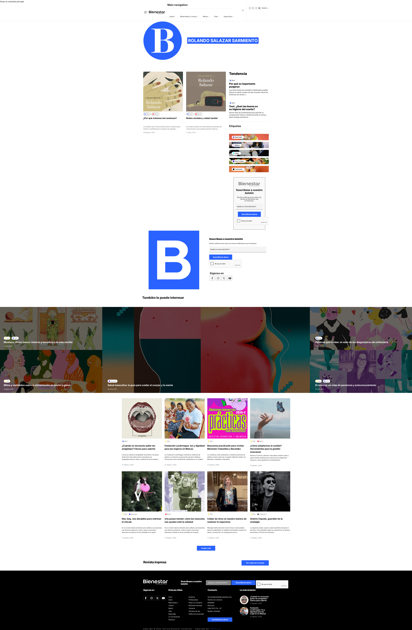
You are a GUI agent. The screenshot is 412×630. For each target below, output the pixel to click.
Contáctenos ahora (220, 620)
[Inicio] (155, 12)
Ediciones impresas (195, 605)
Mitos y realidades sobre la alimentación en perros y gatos (37, 385)
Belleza (237, 145)
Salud (172, 16)
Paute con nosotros (195, 603)
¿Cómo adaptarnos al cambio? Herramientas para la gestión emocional (266, 448)
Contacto (192, 608)
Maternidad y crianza (188, 16)
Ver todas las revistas (255, 563)
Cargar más (206, 548)
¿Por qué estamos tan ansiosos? (160, 118)
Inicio (170, 597)
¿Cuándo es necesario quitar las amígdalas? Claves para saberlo (259, 599)
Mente (205, 16)
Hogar (237, 153)
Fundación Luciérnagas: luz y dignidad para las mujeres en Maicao (258, 611)
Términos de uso (194, 611)
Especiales (228, 16)
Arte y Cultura (239, 161)
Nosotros (171, 620)
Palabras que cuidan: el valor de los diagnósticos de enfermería (351, 342)
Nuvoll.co (216, 629)
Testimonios (238, 169)
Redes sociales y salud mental (201, 118)
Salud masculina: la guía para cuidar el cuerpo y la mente (140, 385)
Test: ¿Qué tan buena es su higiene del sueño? (243, 108)
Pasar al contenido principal (12, 2)
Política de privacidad (196, 614)
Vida (216, 16)
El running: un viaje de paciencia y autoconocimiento (345, 385)
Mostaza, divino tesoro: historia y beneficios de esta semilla (38, 342)
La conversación (174, 617)
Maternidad (238, 137)
